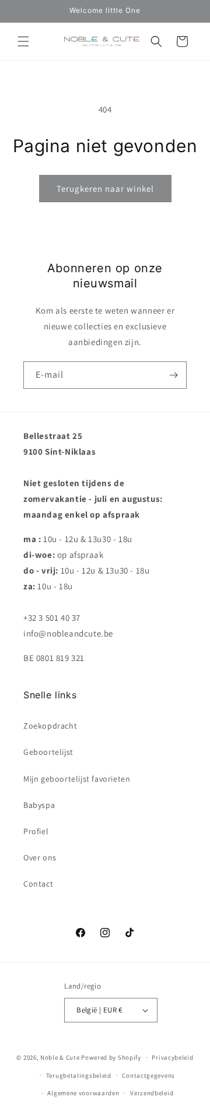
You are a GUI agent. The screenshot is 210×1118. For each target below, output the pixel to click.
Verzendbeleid (151, 1093)
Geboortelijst (48, 752)
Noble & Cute (59, 1057)
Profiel (35, 831)
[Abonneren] (173, 375)
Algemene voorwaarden (83, 1093)
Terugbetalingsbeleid (78, 1075)
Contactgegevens (148, 1075)
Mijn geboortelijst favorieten (76, 779)
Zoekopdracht (50, 725)
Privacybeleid (172, 1057)
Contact (38, 883)
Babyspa (39, 805)
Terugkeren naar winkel (105, 188)
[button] (23, 41)
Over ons (40, 857)
